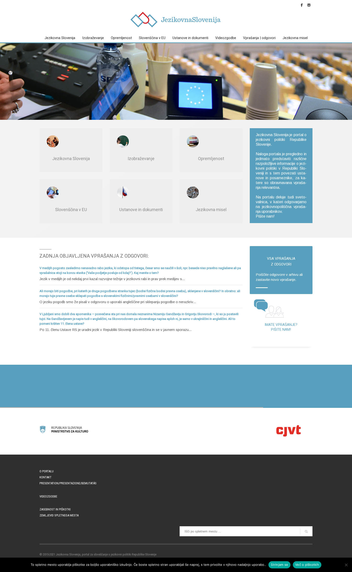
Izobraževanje (141, 158)
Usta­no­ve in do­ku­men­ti (141, 209)
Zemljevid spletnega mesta (59, 515)
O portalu (47, 471)
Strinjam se (279, 564)
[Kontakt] (308, 5)
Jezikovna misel (211, 209)
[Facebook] (301, 5)
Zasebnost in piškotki (55, 509)
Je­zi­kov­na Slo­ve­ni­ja (71, 158)
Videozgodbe (48, 496)
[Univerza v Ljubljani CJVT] (288, 430)
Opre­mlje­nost (211, 158)
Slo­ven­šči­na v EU (71, 209)
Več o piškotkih (307, 564)
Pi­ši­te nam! (265, 216)
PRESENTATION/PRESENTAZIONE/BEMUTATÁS (68, 483)
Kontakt (45, 477)
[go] (306, 531)
